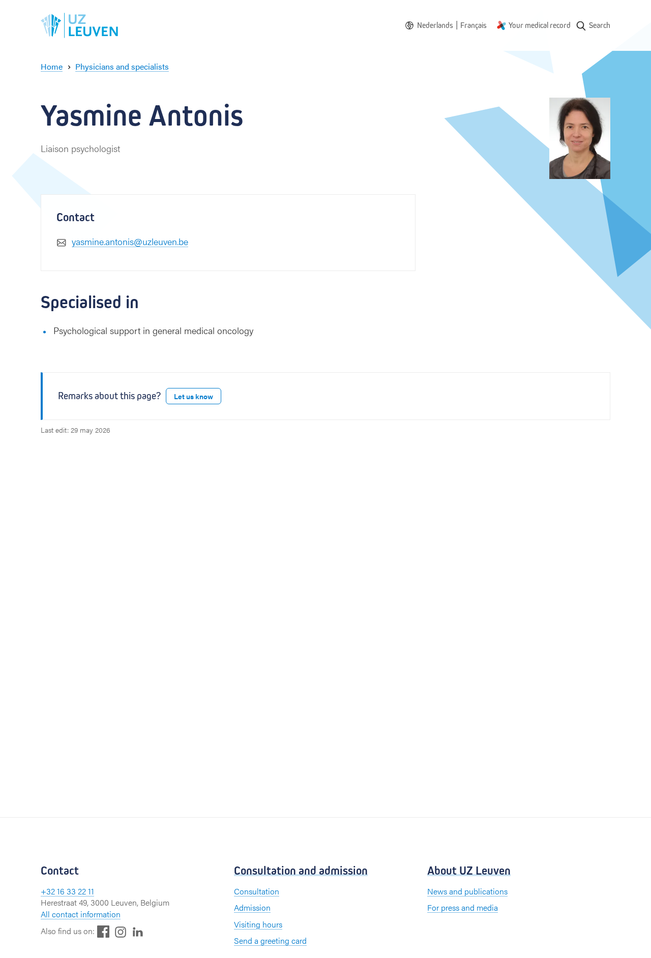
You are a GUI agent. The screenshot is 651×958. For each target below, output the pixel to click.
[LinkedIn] (138, 931)
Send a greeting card (270, 940)
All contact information (81, 914)
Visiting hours (258, 924)
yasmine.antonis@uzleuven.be (130, 241)
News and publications (467, 891)
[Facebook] (103, 931)
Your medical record (540, 25)
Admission (252, 907)
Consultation (256, 891)
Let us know (193, 396)
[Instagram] (120, 931)
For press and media (462, 907)
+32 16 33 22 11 (67, 891)
